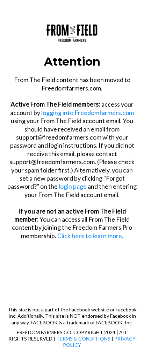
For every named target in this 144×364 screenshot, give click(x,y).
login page (73, 186)
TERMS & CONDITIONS (83, 339)
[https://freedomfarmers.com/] (72, 31)
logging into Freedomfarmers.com (87, 112)
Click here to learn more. (90, 236)
